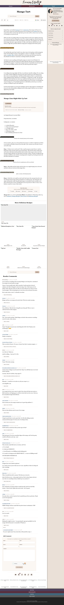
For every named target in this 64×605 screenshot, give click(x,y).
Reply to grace (6, 469)
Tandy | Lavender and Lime (6, 416)
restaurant (26, 29)
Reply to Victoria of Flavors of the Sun (10, 346)
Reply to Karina (6, 397)
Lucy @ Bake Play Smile (6, 503)
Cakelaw (3, 315)
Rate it (4, 544)
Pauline (3, 408)
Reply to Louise (6, 525)
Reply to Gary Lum (7, 302)
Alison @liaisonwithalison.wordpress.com (9, 367)
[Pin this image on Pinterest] (46, 26)
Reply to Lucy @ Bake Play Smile (9, 508)
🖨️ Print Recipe (8, 103)
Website (21, 544)
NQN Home (32, 596)
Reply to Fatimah (6, 364)
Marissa (3, 484)
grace (3, 461)
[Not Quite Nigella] (32, 3)
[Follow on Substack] (19, 575)
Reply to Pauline (6, 412)
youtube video (10, 55)
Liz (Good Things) (5, 334)
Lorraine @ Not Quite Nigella (8, 529)
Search (37, 16)
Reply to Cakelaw (6, 321)
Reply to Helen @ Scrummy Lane (9, 458)
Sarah (3, 433)
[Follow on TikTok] (28, 575)
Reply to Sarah (6, 439)
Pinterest (24, 191)
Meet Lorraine (56, 13)
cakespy (3, 494)
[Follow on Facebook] (32, 575)
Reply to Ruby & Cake (7, 481)
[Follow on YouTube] (16, 575)
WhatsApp (30, 191)
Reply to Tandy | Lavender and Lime (9, 422)
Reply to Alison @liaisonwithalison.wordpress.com (12, 376)
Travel (53, 6)
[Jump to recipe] (7, 20)
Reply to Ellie (6, 386)
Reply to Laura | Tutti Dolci (8, 404)
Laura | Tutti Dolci (5, 400)
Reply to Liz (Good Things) (8, 338)
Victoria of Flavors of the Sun (7, 342)
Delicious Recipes (33, 196)
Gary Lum (4, 298)
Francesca (4, 306)
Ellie (3, 379)
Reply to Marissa (6, 490)
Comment (4, 548)
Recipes (10, 6)
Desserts (9, 196)
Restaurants (32, 6)
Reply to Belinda (6, 356)
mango (17, 29)
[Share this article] (2, 20)
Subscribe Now (56, 20)
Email (36, 191)
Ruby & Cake (4, 473)
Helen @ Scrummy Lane (6, 442)
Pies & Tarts (23, 196)
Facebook (18, 191)
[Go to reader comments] (5, 20)
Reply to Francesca (7, 312)
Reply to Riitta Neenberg (8, 294)
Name (4, 540)
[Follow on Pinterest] (25, 575)
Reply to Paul (6, 515)
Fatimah (3, 360)
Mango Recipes (16, 196)
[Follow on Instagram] (22, 575)
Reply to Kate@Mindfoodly (8, 430)
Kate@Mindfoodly (5, 425)
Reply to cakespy (6, 500)
